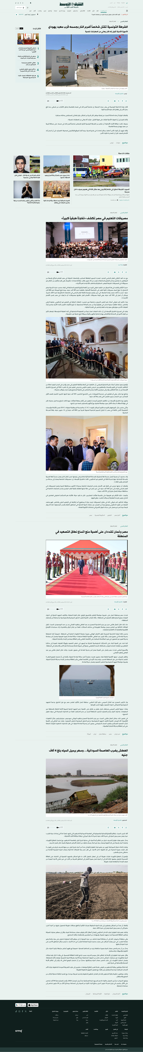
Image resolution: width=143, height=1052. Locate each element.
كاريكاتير (106, 1017)
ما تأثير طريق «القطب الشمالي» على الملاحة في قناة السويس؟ (27, 70)
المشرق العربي (123, 1022)
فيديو (45, 11)
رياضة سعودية (125, 1033)
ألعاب (34, 11)
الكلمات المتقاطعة (84, 1033)
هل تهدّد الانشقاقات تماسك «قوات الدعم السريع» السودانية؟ (27, 76)
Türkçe (118, 2)
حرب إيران (117, 734)
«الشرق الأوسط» (119, 94)
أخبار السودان (116, 994)
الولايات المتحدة (115, 1015)
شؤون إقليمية (125, 1025)
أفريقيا (116, 1022)
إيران (94, 734)
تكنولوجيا (69, 11)
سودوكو (86, 1035)
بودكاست (40, 11)
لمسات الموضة (55, 1020)
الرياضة (55, 11)
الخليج (125, 1017)
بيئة (77, 1020)
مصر (90, 515)
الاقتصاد (88, 11)
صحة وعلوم (75, 11)
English (123, 2)
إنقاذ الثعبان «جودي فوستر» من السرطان (109, 14)
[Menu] (127, 11)
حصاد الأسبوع (115, 1033)
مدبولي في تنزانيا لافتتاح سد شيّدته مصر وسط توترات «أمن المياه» (27, 57)
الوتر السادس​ (85, 1017)
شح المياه (107, 994)
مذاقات (56, 1015)
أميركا (89, 734)
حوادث (118, 143)
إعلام (87, 1022)
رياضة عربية (125, 1035)
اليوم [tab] (21, 28)
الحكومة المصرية (100, 515)
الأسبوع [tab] (17, 28)
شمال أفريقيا (123, 1020)
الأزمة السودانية (97, 994)
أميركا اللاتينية (115, 1025)
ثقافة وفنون (82, 11)
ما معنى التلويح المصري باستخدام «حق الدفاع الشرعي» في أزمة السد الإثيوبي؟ (27, 50)
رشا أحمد (120, 265)
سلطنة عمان (102, 734)
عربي (127, 2)
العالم (97, 11)
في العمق (50, 11)
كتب (87, 1015)
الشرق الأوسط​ (104, 11)
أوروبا (117, 1017)
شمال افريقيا (112, 21)
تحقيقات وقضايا (114, 1035)
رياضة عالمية (125, 1038)
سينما (87, 1020)
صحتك (76, 1015)
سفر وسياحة (55, 1017)
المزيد (30, 11)
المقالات (106, 1015)
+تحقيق (116, 1038)
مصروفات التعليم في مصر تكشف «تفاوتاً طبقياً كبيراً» (94, 218)
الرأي (93, 11)
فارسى (111, 2)
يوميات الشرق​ (62, 11)
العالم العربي (124, 21)
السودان (88, 994)
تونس (111, 143)
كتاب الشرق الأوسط (104, 1020)
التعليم (109, 515)
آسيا (117, 1020)
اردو (114, 2)
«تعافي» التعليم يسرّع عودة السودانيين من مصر (29, 64)
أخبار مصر (117, 515)
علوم (77, 1017)
